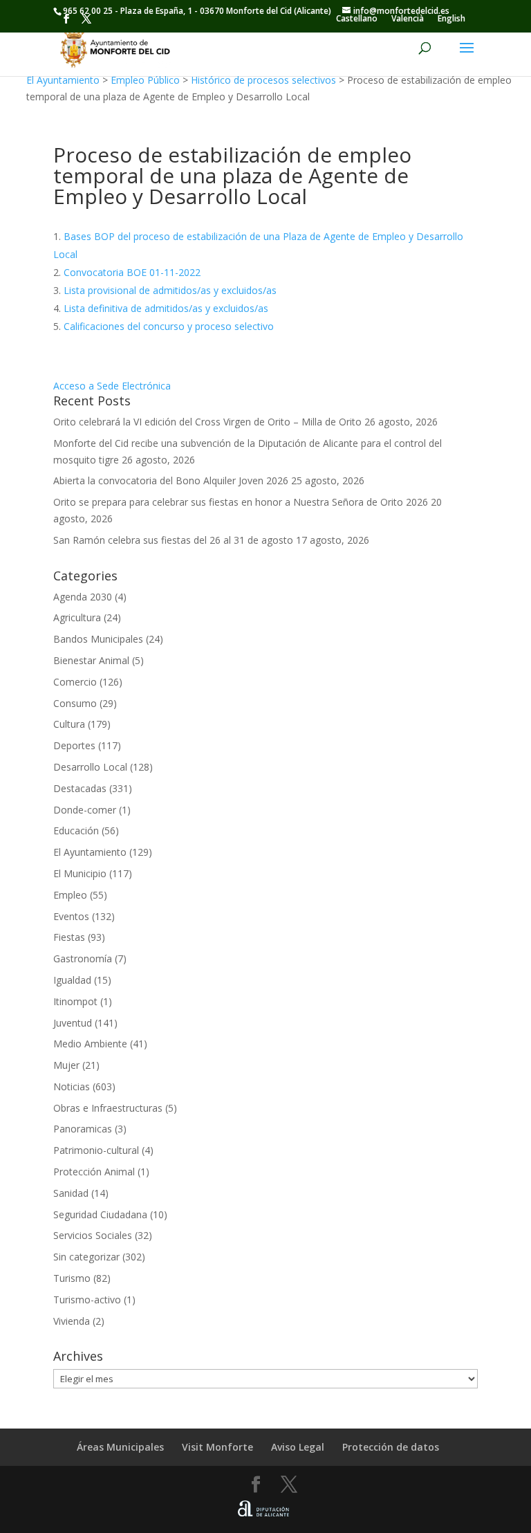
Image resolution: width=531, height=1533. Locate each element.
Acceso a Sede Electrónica (112, 385)
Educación (76, 830)
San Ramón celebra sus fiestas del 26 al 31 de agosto (173, 540)
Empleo (70, 894)
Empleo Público (145, 79)
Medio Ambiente (90, 1043)
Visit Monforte (217, 1446)
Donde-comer (84, 809)
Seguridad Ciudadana (100, 1214)
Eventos (71, 916)
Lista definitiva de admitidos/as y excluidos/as (166, 308)
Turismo (72, 1278)
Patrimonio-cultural (96, 1150)
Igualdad (72, 979)
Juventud (72, 1022)
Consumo (75, 703)
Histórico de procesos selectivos (263, 79)
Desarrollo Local (90, 766)
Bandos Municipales (98, 638)
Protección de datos (390, 1446)
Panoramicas (82, 1128)
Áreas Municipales (120, 1446)
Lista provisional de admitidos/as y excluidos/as (170, 290)
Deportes (74, 745)
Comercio (75, 681)
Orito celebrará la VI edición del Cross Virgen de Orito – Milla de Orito (207, 421)
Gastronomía (82, 958)
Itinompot (75, 1001)
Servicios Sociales (92, 1235)
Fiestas (69, 937)
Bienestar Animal (91, 660)
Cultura (69, 724)
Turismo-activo (87, 1299)
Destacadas (79, 788)
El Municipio (79, 873)
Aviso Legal (297, 1446)
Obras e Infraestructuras (107, 1107)
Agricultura (77, 617)
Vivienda (71, 1321)
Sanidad (70, 1193)
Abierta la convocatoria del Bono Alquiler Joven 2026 (170, 480)
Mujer (66, 1065)
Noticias (71, 1086)
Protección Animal (94, 1171)
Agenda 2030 (82, 596)
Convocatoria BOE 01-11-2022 (132, 272)
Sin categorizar (86, 1256)
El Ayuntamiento (63, 79)
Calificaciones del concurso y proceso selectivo (169, 326)
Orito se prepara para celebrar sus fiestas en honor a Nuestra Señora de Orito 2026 (240, 501)
